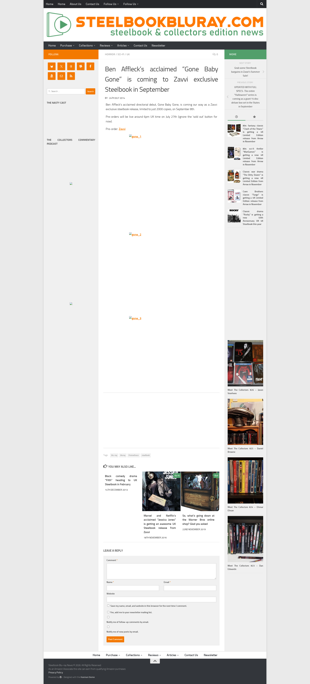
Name (110, 582)
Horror (110, 54)
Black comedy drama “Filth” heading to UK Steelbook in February (121, 480)
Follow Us (110, 4)
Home (49, 4)
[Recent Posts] (236, 117)
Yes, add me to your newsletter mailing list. (131, 612)
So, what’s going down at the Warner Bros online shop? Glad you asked (198, 519)
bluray (122, 455)
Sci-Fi (121, 54)
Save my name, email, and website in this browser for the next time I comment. (148, 606)
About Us (75, 4)
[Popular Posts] (254, 117)
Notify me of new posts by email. (122, 631)
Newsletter (158, 45)
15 (178, 475)
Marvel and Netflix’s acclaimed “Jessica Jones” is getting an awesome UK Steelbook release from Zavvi (160, 524)
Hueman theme (88, 677)
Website (111, 593)
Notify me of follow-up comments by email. (128, 622)
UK (128, 54)
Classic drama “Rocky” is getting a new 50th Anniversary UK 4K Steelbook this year (253, 217)
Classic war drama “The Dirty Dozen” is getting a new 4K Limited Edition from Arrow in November (253, 178)
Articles (122, 45)
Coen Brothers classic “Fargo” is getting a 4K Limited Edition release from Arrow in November (253, 198)
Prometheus (134, 455)
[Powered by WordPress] (61, 677)
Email (167, 582)
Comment (112, 560)
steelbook (146, 455)
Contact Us (92, 4)
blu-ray (114, 455)
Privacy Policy (55, 672)
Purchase (66, 45)
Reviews (105, 45)
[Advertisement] (161, 420)
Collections (86, 45)
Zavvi (122, 129)
